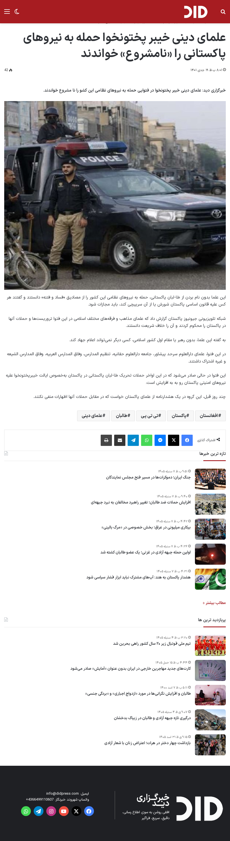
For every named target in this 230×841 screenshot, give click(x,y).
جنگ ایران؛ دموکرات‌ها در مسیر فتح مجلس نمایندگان (148, 477)
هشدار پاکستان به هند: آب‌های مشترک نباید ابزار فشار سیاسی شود (138, 577)
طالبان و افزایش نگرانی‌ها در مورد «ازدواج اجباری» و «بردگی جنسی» (138, 694)
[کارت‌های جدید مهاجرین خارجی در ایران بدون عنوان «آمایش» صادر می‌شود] (210, 670)
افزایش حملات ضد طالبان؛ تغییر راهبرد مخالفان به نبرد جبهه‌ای (141, 502)
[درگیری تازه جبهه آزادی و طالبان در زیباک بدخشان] (210, 719)
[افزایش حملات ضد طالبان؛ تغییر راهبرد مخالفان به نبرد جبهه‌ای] (210, 504)
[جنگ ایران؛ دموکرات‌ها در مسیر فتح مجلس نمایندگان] (210, 479)
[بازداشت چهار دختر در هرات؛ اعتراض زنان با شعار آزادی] (210, 744)
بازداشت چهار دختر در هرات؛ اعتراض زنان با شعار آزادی (147, 743)
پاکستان (179, 415)
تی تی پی (149, 415)
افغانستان (209, 415)
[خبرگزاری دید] (195, 11)
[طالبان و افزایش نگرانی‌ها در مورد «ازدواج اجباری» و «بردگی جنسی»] (210, 695)
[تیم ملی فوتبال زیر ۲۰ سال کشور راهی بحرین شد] (210, 645)
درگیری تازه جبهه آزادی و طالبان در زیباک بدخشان (152, 718)
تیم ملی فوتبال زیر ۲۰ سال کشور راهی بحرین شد (152, 644)
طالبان (121, 415)
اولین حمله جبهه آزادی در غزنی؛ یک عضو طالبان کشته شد (145, 552)
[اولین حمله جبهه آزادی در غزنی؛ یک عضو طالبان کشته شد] (210, 554)
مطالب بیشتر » (214, 603)
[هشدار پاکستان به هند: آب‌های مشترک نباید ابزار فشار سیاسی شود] (210, 579)
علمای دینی (92, 415)
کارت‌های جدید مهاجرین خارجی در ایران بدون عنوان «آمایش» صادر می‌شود (130, 669)
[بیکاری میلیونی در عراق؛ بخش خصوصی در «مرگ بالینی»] (210, 529)
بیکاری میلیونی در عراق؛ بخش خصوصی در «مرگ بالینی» (146, 527)
